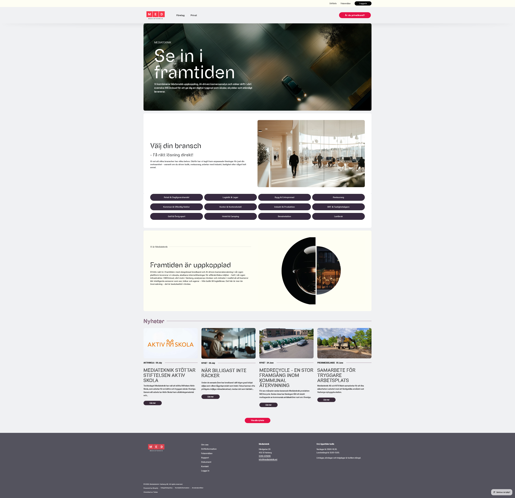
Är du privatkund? (355, 15)
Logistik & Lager (230, 197)
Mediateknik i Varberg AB (159, 484)
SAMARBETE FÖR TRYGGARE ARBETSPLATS (336, 375)
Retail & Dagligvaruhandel (176, 197)
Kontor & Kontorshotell (231, 206)
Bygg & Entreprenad (284, 197)
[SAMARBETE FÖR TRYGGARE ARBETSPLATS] (344, 343)
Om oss (204, 444)
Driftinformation (209, 448)
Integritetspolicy (166, 488)
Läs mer (153, 403)
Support (205, 457)
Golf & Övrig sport (176, 216)
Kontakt (205, 466)
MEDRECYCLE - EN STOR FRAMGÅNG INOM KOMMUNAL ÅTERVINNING (286, 377)
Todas (155, 492)
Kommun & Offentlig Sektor (176, 206)
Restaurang (338, 197)
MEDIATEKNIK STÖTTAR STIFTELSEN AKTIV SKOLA (170, 375)
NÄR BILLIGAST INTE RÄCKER (224, 373)
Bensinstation (284, 216)
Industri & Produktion (284, 206)
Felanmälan (346, 3)
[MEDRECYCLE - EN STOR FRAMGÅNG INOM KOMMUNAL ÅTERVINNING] (286, 343)
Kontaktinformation (182, 488)
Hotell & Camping (230, 216)
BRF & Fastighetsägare (338, 206)
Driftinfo (333, 3)
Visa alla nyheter (257, 420)
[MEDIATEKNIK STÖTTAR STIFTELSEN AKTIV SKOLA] (171, 343)
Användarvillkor (197, 488)
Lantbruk (338, 216)
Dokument (206, 461)
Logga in (363, 3)
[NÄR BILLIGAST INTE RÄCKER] (228, 343)
